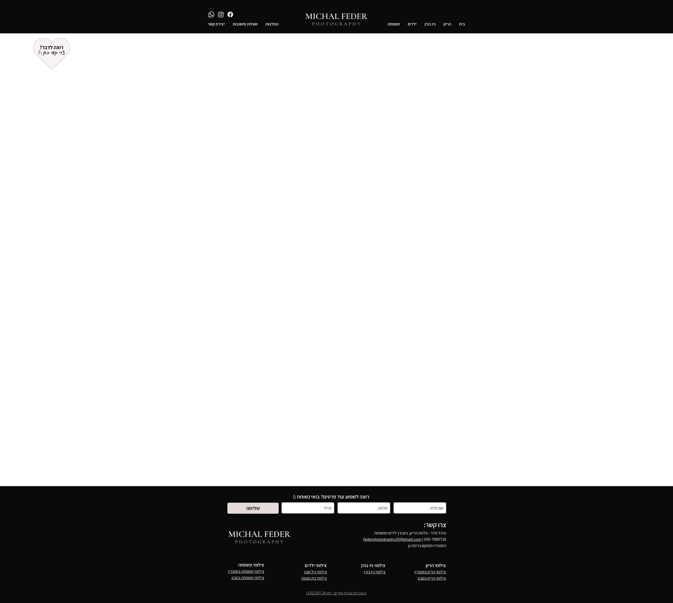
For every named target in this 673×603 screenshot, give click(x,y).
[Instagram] (221, 14)
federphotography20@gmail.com (392, 539)
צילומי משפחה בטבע (247, 577)
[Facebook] (230, 14)
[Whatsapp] (211, 14)
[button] (447, 24)
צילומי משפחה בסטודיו (246, 571)
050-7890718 (435, 539)
